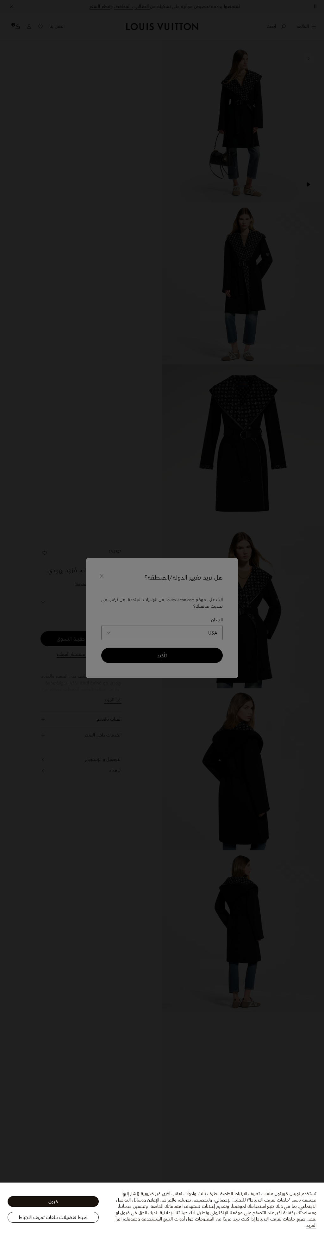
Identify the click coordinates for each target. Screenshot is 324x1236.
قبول (53, 1201)
